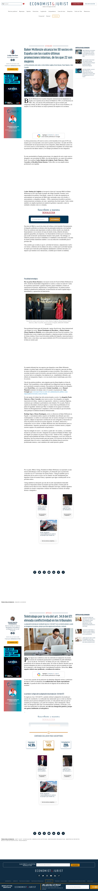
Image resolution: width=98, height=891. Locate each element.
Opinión (29, 11)
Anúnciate (49, 881)
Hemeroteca (87, 11)
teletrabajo (23, 840)
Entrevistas (35, 11)
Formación (41, 16)
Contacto (15, 881)
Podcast (48, 16)
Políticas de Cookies (24, 881)
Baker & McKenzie (21, 602)
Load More (49, 847)
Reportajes (21, 11)
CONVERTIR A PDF (13, 69)
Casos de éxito (61, 11)
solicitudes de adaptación (10, 840)
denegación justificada (40, 839)
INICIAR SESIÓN (90, 4)
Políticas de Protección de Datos (77, 881)
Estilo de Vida (78, 11)
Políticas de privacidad (37, 881)
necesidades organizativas (57, 839)
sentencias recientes (73, 839)
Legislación (43, 11)
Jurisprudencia (52, 11)
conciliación (28, 839)
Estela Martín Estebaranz (12, 623)
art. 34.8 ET (19, 839)
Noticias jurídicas (12, 11)
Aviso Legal (90, 881)
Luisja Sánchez (12, 55)
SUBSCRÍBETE (77, 4)
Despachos (70, 11)
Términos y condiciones (61, 881)
